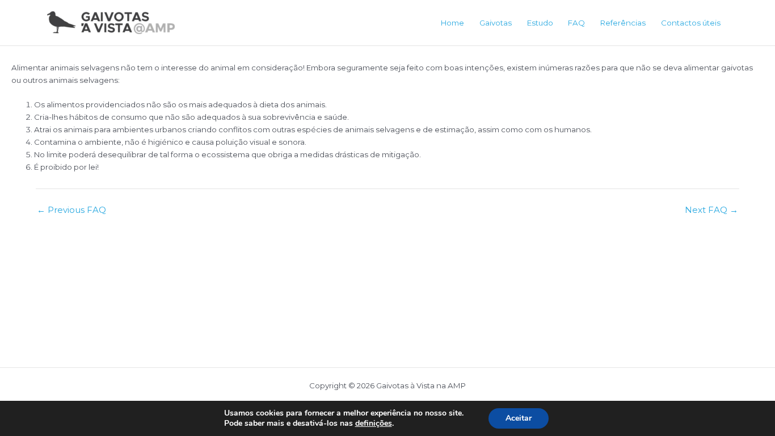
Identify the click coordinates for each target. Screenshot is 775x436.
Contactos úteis (691, 22)
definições (373, 423)
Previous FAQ (71, 210)
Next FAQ (711, 210)
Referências (623, 22)
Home (452, 22)
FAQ (576, 22)
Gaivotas (495, 22)
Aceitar (519, 418)
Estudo (540, 22)
